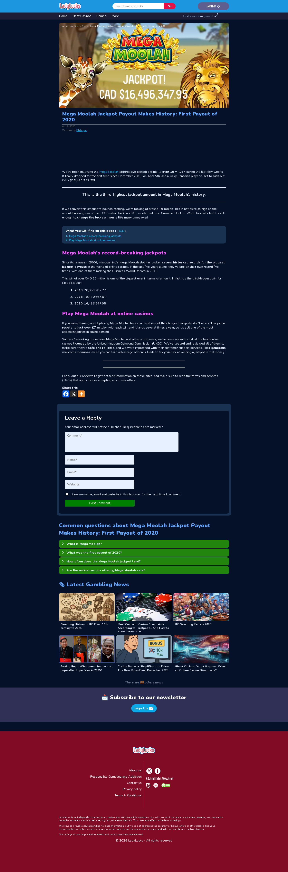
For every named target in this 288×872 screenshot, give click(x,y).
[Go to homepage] (70, 6)
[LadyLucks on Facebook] (156, 773)
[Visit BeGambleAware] (159, 779)
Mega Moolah (109, 172)
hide (121, 231)
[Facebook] (65, 393)
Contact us (134, 783)
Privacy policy (132, 789)
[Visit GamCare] (147, 786)
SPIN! (213, 6)
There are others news (144, 682)
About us (135, 770)
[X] (73, 393)
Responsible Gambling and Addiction (116, 776)
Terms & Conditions (128, 795)
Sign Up (143, 708)
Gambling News (79, 26)
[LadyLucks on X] (148, 773)
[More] (81, 393)
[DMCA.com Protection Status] (165, 786)
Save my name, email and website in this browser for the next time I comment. (126, 494)
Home (64, 26)
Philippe (81, 130)
